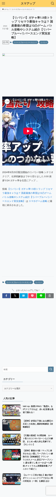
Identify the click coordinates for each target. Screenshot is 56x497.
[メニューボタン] (3, 3)
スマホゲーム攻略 (38, 200)
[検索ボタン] (52, 3)
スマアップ (28, 3)
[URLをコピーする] (50, 295)
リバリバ (43, 42)
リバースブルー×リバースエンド (25, 42)
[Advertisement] (28, 244)
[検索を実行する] (51, 369)
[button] (6, 295)
